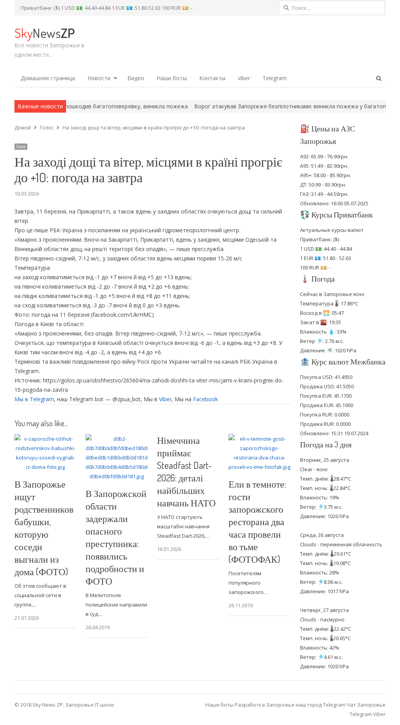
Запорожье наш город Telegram (305, 704)
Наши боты (172, 78)
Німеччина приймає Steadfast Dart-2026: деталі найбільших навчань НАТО (186, 471)
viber (244, 78)
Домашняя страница (48, 78)
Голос (21, 146)
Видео (135, 78)
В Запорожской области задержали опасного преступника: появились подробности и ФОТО (116, 537)
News (44, 32)
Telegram (274, 78)
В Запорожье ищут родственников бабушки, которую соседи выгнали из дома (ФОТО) (43, 528)
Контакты (212, 78)
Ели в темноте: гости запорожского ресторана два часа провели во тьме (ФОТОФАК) (257, 521)
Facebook (205, 399)
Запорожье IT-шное (89, 704)
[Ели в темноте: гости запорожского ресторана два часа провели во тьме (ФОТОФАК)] (260, 438)
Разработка (250, 704)
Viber (165, 399)
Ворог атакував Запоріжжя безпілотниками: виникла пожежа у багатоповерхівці (280, 106)
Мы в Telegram (34, 399)
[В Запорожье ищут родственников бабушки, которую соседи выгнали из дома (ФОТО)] (45, 438)
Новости (99, 78)
